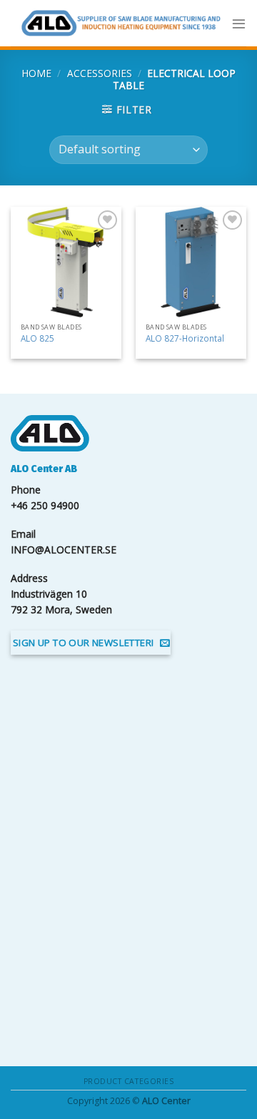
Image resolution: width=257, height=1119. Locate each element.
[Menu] (238, 23)
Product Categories (128, 1081)
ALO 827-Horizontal (185, 338)
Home (36, 73)
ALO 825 (37, 338)
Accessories (99, 73)
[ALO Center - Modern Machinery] (121, 23)
